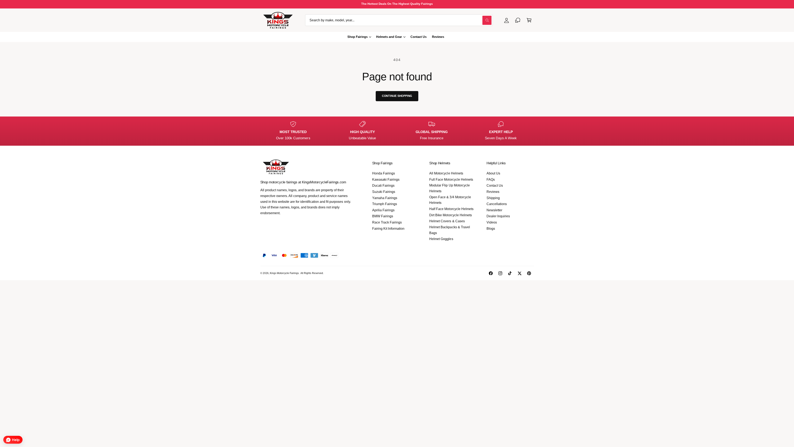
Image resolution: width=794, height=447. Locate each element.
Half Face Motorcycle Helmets (451, 209)
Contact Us (495, 185)
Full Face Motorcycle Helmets (451, 179)
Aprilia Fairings (383, 210)
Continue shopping (397, 95)
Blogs (491, 228)
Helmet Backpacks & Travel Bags (449, 230)
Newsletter (494, 210)
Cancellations (497, 204)
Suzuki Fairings (383, 191)
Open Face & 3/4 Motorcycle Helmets (450, 200)
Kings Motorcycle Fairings (284, 273)
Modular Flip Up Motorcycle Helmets (449, 188)
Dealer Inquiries (498, 216)
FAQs (491, 179)
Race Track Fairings (387, 222)
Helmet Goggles (441, 239)
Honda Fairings (383, 173)
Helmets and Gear (389, 36)
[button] (529, 20)
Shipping (493, 198)
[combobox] (399, 20)
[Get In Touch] (518, 20)
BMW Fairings (382, 216)
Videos (492, 222)
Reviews (493, 191)
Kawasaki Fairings (385, 179)
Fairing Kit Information (388, 228)
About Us (493, 173)
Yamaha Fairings (384, 198)
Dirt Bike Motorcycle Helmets (450, 215)
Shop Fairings (357, 36)
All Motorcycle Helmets (446, 173)
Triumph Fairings (384, 204)
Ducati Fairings (383, 185)
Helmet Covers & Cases (447, 221)
